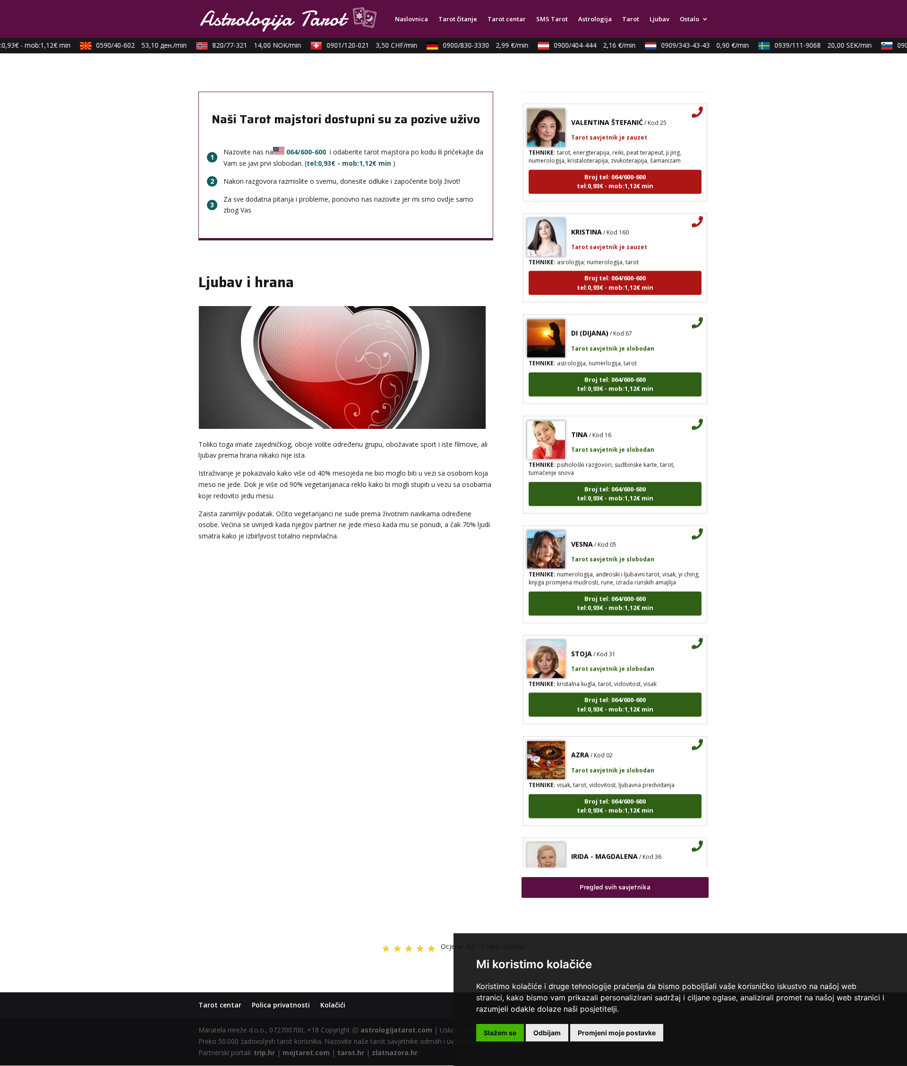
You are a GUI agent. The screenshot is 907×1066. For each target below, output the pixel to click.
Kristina (586, 220)
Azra (580, 743)
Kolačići (332, 1004)
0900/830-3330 (476, 45)
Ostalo (689, 19)
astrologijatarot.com (396, 1029)
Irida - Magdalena (604, 844)
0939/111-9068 (814, 45)
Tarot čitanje (457, 19)
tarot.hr (350, 1052)
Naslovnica (411, 19)
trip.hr (264, 1052)
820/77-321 (247, 45)
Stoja (581, 642)
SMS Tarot (552, 19)
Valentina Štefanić (607, 110)
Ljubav (659, 19)
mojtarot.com (306, 1052)
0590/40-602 (132, 45)
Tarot (630, 19)
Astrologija (595, 19)
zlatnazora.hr (395, 1052)
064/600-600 (306, 151)
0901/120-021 (362, 45)
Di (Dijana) (589, 321)
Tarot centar (507, 19)
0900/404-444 (585, 45)
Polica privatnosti (281, 1004)
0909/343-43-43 (696, 45)
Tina (579, 422)
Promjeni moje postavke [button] (617, 1033)
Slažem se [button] (500, 1033)
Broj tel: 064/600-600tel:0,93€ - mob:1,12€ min (615, 170)
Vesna (582, 532)
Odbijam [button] (547, 1033)
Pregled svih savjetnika (615, 887)
